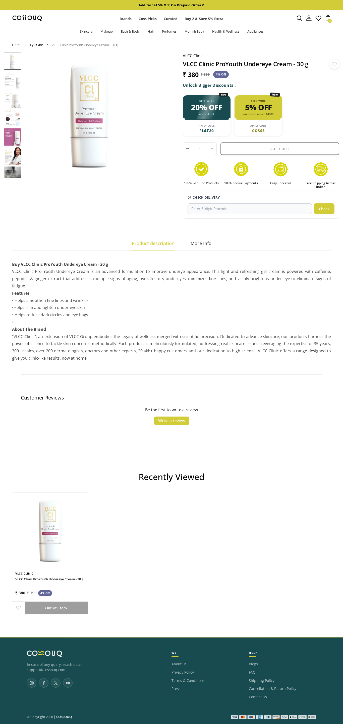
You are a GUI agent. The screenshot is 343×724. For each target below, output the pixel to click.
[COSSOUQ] (44, 654)
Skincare (86, 31)
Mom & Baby (194, 31)
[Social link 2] (43, 683)
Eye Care (36, 44)
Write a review (171, 421)
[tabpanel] (12, 61)
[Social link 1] (31, 683)
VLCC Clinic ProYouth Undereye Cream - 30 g (49, 579)
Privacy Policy (183, 672)
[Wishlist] (318, 19)
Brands (126, 18)
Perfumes (169, 31)
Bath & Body (130, 31)
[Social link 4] (68, 683)
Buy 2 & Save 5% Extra (204, 18)
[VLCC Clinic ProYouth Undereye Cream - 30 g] (50, 530)
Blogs (253, 664)
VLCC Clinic (193, 55)
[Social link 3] (56, 683)
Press (176, 688)
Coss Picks (148, 18)
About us (179, 664)
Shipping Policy (261, 680)
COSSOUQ (64, 717)
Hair (151, 31)
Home (16, 44)
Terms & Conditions (188, 680)
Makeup (106, 31)
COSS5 (258, 130)
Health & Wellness (225, 31)
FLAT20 (206, 130)
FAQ (252, 672)
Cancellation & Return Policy (272, 688)
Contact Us (258, 697)
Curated (171, 18)
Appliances (255, 31)
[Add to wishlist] (334, 64)
